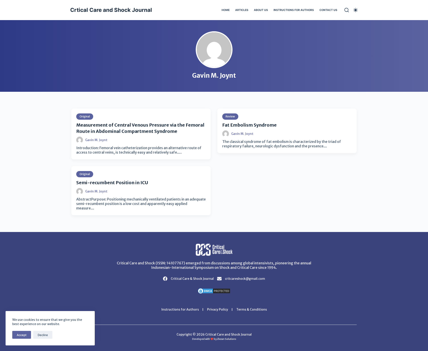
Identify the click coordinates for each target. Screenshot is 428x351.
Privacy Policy (217, 309)
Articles (241, 10)
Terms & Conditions (251, 309)
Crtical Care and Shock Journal (111, 10)
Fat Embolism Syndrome (249, 125)
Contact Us (328, 10)
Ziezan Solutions (226, 339)
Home (226, 10)
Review (230, 116)
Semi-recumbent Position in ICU (112, 182)
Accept (22, 335)
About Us (261, 10)
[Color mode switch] (355, 10)
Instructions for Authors (294, 10)
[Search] (346, 10)
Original (85, 116)
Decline (43, 335)
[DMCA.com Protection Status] (214, 290)
